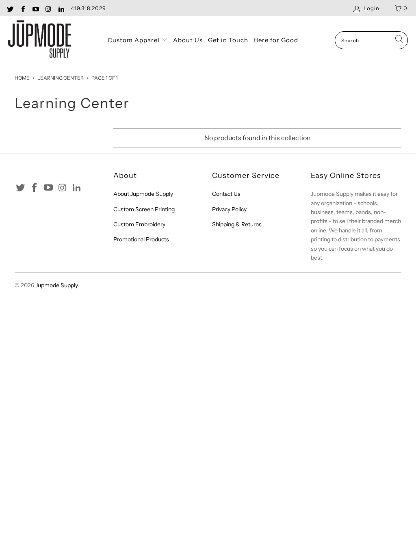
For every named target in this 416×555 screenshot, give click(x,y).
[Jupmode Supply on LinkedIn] (61, 8)
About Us (188, 40)
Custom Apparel (134, 40)
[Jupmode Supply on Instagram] (48, 8)
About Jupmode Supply (143, 193)
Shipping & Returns (237, 224)
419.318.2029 (88, 8)
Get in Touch (228, 40)
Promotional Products (141, 239)
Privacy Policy (229, 209)
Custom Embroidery (139, 224)
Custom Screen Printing (144, 209)
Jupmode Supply (56, 285)
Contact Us (226, 193)
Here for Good (276, 40)
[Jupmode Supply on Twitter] (9, 8)
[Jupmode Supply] (39, 40)
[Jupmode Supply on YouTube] (35, 8)
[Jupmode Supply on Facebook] (22, 8)
